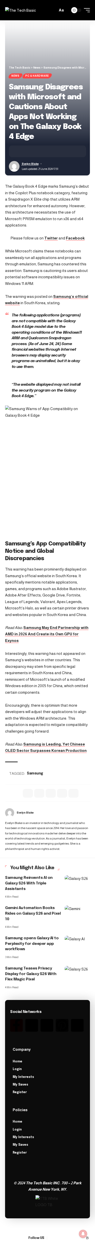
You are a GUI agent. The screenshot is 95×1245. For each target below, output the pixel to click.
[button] (52, 10)
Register (20, 1092)
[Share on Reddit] (51, 793)
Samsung (35, 773)
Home (17, 1061)
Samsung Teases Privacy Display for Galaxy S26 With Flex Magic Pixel (30, 974)
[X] (57, 1238)
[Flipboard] (81, 1238)
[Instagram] (47, 1025)
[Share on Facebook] (20, 151)
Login (17, 1069)
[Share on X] (28, 151)
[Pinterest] (62, 1025)
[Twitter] (31, 1025)
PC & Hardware (37, 75)
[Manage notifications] (83, 1234)
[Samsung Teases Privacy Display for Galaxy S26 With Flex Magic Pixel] (77, 973)
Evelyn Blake (30, 163)
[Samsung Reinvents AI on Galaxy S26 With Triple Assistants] (77, 883)
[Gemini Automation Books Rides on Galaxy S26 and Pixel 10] (77, 913)
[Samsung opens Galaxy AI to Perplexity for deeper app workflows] (77, 943)
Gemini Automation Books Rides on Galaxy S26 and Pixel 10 (33, 913)
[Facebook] (51, 1238)
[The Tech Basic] (20, 10)
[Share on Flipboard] (36, 151)
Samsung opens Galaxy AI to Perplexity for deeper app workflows (32, 943)
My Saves (20, 1084)
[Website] (88, 813)
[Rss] (77, 1025)
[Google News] (63, 1238)
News (15, 75)
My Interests (23, 1077)
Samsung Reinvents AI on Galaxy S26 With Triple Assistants (29, 883)
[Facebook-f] (16, 1025)
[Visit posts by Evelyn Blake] (9, 812)
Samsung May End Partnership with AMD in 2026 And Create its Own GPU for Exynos (46, 634)
